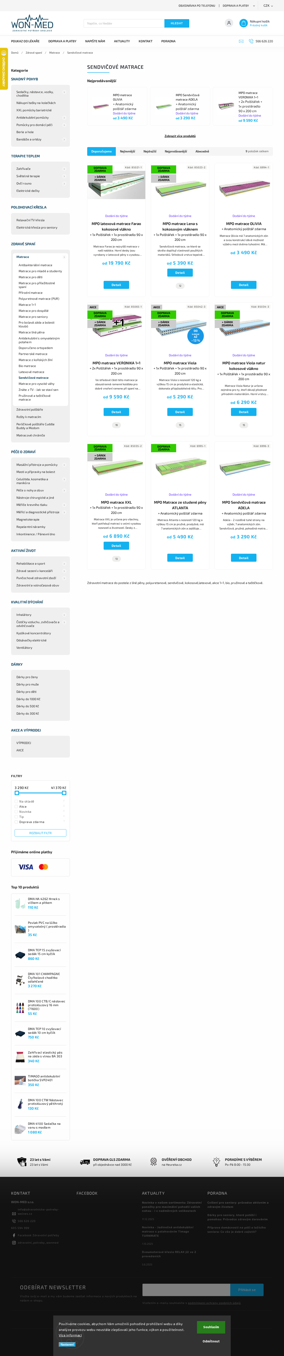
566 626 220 (27, 1221)
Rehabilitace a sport (30, 563)
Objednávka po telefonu (197, 5)
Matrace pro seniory (33, 316)
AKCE (20, 750)
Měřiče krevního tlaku (31, 505)
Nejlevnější (127, 151)
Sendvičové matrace (34, 377)
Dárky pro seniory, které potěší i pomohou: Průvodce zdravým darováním (237, 1217)
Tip (42, 817)
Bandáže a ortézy (28, 139)
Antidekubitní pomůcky (32, 117)
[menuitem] (27, 41)
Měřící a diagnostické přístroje (37, 512)
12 (180, 285)
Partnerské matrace (33, 354)
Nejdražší (150, 151)
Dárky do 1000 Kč (28, 699)
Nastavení (67, 1344)
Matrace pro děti (31, 277)
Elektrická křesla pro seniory (36, 227)
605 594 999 (20, 1228)
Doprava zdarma (42, 822)
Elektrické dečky (28, 191)
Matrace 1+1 (27, 304)
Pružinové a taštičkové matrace (35, 397)
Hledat (177, 23)
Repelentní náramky (30, 527)
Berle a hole (25, 132)
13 (116, 558)
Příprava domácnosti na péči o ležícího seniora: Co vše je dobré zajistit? (236, 1229)
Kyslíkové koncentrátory (33, 633)
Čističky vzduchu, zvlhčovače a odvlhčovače (37, 624)
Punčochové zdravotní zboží (36, 578)
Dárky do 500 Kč (27, 706)
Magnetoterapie (27, 519)
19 (116, 425)
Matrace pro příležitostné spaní (37, 285)
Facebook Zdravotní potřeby (38, 1235)
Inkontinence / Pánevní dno (35, 534)
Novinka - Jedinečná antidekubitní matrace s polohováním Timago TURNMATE (167, 1231)
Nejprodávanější (176, 151)
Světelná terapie (28, 176)
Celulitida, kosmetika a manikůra (32, 481)
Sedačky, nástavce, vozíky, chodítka (35, 93)
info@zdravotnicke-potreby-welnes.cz (38, 1211)
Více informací (70, 1335)
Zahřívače (23, 168)
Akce (42, 806)
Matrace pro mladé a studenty (40, 271)
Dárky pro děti (26, 691)
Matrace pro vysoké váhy (36, 383)
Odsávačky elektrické (31, 640)
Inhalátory (23, 614)
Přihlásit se (247, 1290)
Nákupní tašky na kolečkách (36, 103)
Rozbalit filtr (40, 833)
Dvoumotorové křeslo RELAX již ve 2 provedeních (169, 1254)
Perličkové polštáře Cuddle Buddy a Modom (35, 426)
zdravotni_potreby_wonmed (38, 1242)
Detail (116, 285)
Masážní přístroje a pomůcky (36, 464)
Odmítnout (211, 1341)
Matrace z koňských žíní (35, 360)
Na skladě (42, 801)
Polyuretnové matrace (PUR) (39, 298)
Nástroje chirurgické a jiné (35, 497)
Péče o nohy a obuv (30, 490)
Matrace (22, 257)
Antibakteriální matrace (35, 265)
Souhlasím (211, 1327)
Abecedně (202, 151)
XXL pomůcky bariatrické (34, 110)
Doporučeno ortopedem (36, 348)
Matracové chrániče (30, 435)
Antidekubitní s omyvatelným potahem (39, 340)
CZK (267, 5)
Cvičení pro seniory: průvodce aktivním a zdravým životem (238, 1204)
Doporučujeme (101, 151)
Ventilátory (24, 647)
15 (180, 425)
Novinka (42, 811)
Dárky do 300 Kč (27, 713)
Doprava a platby (236, 5)
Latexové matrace (32, 372)
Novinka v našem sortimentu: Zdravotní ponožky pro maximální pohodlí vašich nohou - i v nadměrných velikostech (172, 1207)
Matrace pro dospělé (34, 310)
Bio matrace (27, 366)
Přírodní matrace (31, 292)
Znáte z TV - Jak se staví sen (38, 389)
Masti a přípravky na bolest (35, 472)
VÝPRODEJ (23, 743)
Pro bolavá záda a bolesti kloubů (37, 324)
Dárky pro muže (27, 684)
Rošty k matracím (28, 417)
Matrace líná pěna (32, 332)
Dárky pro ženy (27, 677)
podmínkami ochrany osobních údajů (214, 1303)
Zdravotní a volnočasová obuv (37, 585)
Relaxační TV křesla (30, 220)
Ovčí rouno (24, 183)
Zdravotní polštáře (29, 409)
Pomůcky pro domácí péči (34, 125)
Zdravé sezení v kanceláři (34, 571)
